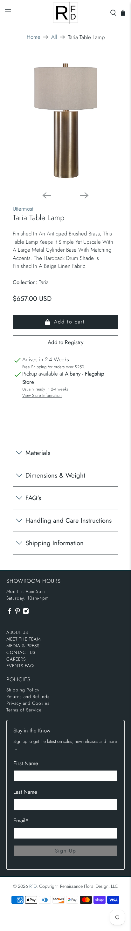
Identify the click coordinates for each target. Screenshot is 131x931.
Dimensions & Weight (55, 475)
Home (33, 37)
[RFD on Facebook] (9, 613)
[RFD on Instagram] (26, 613)
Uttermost (23, 209)
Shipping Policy (22, 690)
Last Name (25, 792)
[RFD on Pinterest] (17, 613)
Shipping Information (54, 543)
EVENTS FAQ (20, 666)
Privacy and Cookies (28, 703)
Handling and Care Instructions (68, 520)
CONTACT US (20, 652)
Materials (37, 453)
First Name (25, 763)
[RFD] (65, 13)
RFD (33, 886)
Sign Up (65, 850)
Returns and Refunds (28, 696)
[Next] (84, 195)
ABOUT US (17, 632)
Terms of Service (24, 710)
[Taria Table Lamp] (65, 121)
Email (21, 820)
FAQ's (33, 498)
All (54, 37)
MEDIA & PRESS (22, 645)
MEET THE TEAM (23, 639)
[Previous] (47, 195)
